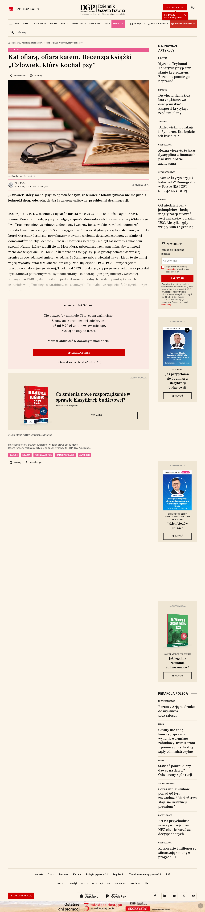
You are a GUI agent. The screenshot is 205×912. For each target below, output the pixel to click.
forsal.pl (73, 883)
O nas (51, 874)
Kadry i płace (165, 815)
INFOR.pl (84, 883)
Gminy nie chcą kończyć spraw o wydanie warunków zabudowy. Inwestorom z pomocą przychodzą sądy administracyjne (176, 741)
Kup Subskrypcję (175, 7)
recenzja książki (43, 455)
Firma (161, 724)
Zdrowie (162, 122)
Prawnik (162, 90)
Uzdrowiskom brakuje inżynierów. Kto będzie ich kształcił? (176, 131)
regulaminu (171, 269)
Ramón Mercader (65, 455)
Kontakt (39, 874)
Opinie (161, 760)
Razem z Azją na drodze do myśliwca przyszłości (177, 711)
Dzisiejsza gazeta (27, 9)
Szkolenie (177, 370)
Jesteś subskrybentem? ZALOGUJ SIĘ (78, 362)
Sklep (146, 883)
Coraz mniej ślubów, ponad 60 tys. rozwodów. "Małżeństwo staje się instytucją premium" (177, 798)
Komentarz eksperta (67, 405)
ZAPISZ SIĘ (177, 278)
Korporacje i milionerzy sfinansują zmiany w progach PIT (177, 852)
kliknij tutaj (166, 305)
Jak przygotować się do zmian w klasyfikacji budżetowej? (177, 381)
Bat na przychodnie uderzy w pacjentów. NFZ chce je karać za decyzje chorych (174, 827)
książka (26, 455)
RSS (168, 874)
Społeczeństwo (166, 172)
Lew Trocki (84, 455)
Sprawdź (96, 415)
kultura (14, 455)
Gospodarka (165, 145)
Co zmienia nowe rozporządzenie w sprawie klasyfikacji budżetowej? (93, 397)
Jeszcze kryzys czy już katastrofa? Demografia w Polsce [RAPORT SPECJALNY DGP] (176, 184)
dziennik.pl (61, 883)
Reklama (63, 874)
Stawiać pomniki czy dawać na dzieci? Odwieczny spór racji (175, 770)
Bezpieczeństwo (166, 701)
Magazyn (16, 43)
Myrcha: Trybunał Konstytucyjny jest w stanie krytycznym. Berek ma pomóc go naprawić (174, 72)
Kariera (77, 874)
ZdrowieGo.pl (120, 883)
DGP (109, 883)
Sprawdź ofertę (79, 352)
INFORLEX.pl (97, 883)
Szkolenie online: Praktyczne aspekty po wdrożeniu (177, 517)
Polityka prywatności (97, 874)
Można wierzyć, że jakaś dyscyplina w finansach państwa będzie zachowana (177, 157)
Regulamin (118, 874)
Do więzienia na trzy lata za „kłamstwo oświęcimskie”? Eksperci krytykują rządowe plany (174, 104)
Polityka (162, 58)
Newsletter (135, 883)
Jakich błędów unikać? (177, 526)
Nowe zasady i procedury (177, 654)
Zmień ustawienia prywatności (145, 874)
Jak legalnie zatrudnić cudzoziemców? (177, 663)
